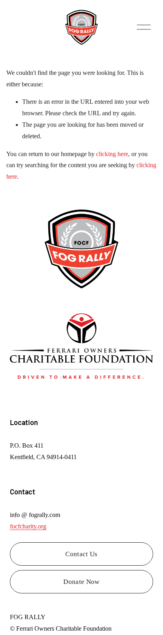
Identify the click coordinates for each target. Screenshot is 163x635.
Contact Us (81, 554)
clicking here (112, 154)
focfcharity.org (28, 526)
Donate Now (81, 581)
